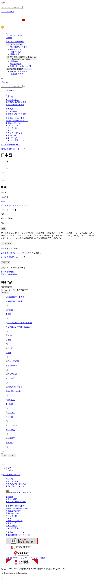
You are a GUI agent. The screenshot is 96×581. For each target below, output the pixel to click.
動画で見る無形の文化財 (20, 66)
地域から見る (16, 54)
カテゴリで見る (14, 44)
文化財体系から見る (18, 47)
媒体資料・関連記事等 (15, 118)
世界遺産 (14, 61)
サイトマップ (11, 138)
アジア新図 (10, 378)
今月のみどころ (16, 74)
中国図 (8, 314)
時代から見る (16, 49)
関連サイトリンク (13, 135)
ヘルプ (8, 130)
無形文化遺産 (16, 64)
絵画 (3, 201)
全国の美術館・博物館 (19, 69)
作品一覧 (15, 42)
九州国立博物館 (7, 257)
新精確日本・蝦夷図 (14, 301)
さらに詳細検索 (7, 12)
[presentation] (2, 290)
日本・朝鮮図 (11, 366)
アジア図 (9, 417)
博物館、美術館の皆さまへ (17, 121)
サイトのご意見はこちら (16, 140)
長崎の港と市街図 (13, 391)
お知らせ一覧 (11, 128)
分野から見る (16, 52)
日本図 (4, 248)
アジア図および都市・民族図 (18, 327)
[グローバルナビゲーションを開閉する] (2, 78)
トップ (8, 95)
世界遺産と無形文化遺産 (21, 58)
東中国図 (9, 404)
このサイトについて (14, 35)
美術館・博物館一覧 (18, 71)
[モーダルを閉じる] (2, 577)
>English (9, 38)
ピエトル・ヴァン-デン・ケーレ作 (15, 205)
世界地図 (9, 443)
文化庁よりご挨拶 (13, 123)
